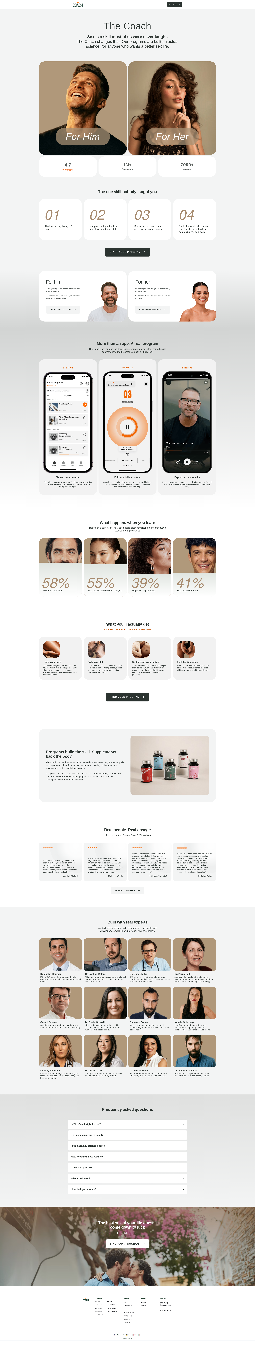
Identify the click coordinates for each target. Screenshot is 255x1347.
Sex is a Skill (98, 1305)
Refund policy (128, 1319)
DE (129, 1335)
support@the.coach (166, 1310)
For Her (109, 1301)
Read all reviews (125, 890)
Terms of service (129, 1312)
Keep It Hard (98, 1311)
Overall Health (99, 1315)
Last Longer (98, 1308)
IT (140, 1335)
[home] (78, 4)
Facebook (144, 1305)
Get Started (174, 4)
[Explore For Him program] (83, 108)
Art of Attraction (112, 1311)
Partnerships (128, 1305)
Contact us (127, 1322)
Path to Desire (111, 1308)
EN (117, 1335)
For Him (97, 1301)
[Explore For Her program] (172, 108)
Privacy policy (128, 1315)
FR (123, 1335)
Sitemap (126, 1309)
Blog (125, 1302)
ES (135, 1335)
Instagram (144, 1302)
